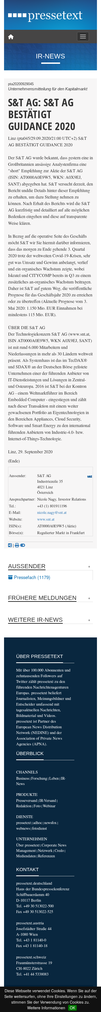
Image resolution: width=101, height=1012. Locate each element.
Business (22, 778)
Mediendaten (26, 855)
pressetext (23, 822)
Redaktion (24, 805)
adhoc (37, 822)
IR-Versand (47, 800)
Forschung (39, 778)
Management (26, 850)
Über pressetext (28, 845)
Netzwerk (45, 850)
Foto (37, 805)
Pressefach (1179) (31, 577)
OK (72, 1007)
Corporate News (54, 845)
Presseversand (26, 800)
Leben (54, 778)
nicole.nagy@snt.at (52, 512)
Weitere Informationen (46, 1007)
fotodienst (39, 828)
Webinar (49, 805)
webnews (23, 828)
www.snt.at (45, 519)
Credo (59, 850)
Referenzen (46, 855)
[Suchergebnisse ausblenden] (22, 545)
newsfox (50, 822)
